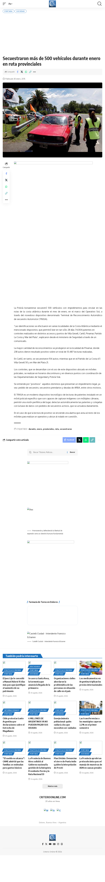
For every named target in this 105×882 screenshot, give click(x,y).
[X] (46, 844)
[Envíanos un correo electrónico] (59, 811)
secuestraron (66, 429)
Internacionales (11, 710)
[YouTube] (50, 844)
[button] (5, 4)
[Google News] (54, 844)
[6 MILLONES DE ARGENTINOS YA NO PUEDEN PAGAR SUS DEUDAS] (39, 708)
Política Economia (12, 670)
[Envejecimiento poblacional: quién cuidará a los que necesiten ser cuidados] (65, 708)
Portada (8, 11)
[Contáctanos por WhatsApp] (46, 811)
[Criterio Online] (52, 4)
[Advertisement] (52, 34)
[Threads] (62, 844)
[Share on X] (22, 72)
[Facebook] (42, 844)
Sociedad (20, 11)
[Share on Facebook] (17, 72)
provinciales (48, 429)
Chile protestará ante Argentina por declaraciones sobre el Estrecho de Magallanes (13, 725)
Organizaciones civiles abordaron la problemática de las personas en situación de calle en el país (64, 684)
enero (39, 429)
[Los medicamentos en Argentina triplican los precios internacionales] (90, 668)
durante (32, 429)
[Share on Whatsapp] (26, 72)
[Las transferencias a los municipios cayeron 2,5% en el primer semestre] (90, 708)
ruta (57, 429)
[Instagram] (58, 844)
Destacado (35, 666)
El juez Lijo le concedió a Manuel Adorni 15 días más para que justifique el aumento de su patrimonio (14, 684)
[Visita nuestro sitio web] (52, 811)
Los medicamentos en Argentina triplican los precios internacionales (90, 681)
